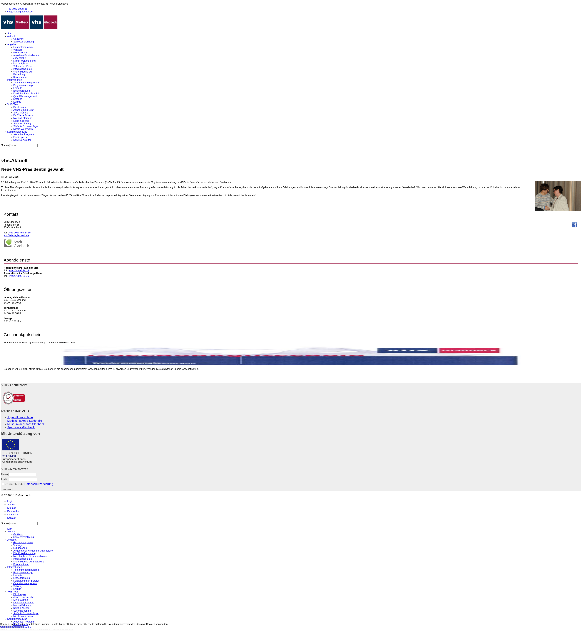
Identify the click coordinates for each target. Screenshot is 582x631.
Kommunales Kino (17, 131)
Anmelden (6, 490)
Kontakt (11, 518)
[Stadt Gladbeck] (16, 246)
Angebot (11, 44)
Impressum (13, 514)
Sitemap (11, 508)
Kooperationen (21, 77)
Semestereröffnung (23, 41)
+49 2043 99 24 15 (17, 9)
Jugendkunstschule (20, 417)
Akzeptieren (6, 627)
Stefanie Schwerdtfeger (25, 126)
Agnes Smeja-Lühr (23, 110)
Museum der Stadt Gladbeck (26, 424)
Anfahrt (11, 504)
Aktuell (11, 36)
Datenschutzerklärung (38, 484)
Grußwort (18, 39)
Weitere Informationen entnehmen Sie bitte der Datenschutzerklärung (37, 629)
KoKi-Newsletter (22, 140)
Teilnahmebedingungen (26, 82)
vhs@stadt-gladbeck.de (20, 11)
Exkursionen (20, 52)
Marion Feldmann (22, 118)
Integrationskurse (22, 69)
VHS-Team (13, 104)
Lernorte (17, 88)
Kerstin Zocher (21, 121)
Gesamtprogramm (23, 47)
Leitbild (17, 101)
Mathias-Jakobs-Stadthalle (24, 420)
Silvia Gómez (20, 112)
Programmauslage (23, 85)
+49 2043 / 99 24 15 (20, 232)
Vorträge (17, 50)
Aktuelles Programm (24, 134)
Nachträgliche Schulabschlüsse (22, 64)
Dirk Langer (19, 107)
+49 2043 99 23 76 (19, 276)
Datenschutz (14, 511)
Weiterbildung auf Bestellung (22, 73)
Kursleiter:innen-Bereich (26, 93)
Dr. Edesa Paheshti (23, 115)
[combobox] (24, 145)
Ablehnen (18, 627)
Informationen (14, 80)
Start (9, 33)
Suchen (5, 145)
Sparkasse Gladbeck (21, 427)
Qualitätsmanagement (25, 96)
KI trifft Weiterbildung (24, 60)
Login (10, 501)
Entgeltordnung (21, 90)
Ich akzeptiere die (28, 484)
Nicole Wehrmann (23, 129)
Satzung (17, 99)
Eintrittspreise (20, 137)
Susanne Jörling (22, 123)
